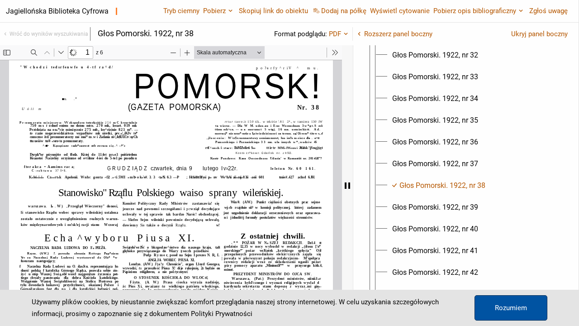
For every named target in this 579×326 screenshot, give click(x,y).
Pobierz (214, 11)
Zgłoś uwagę (548, 11)
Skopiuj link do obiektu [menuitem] (273, 11)
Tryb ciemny (181, 11)
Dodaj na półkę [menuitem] (343, 11)
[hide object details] (347, 185)
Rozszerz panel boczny (398, 34)
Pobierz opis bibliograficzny (474, 11)
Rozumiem (511, 308)
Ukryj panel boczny (539, 34)
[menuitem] (435, 55)
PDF (335, 34)
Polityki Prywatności (221, 314)
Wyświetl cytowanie (400, 11)
